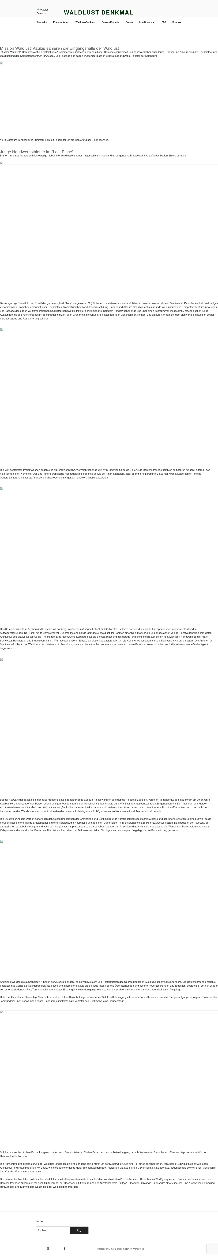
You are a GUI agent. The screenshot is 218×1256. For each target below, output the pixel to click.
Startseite (42, 22)
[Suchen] (79, 1230)
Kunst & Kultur (61, 22)
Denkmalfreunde (110, 22)
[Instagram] (42, 1247)
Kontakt (176, 22)
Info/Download (147, 22)
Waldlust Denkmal (98, 12)
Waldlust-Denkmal (85, 22)
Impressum (103, 1248)
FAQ (164, 22)
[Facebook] (59, 1247)
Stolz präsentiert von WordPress (127, 1248)
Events (129, 22)
